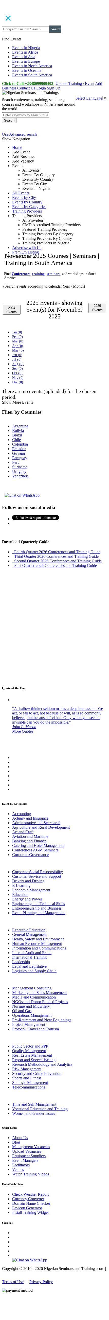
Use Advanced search (19, 134)
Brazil (17, 435)
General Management (29, 934)
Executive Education (28, 930)
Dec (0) (17, 382)
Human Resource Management (37, 943)
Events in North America (32, 66)
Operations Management (31, 1015)
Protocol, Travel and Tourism (35, 1029)
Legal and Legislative (29, 966)
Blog (16, 1142)
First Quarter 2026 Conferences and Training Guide (54, 565)
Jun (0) (17, 355)
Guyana (18, 453)
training (38, 274)
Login (41, 88)
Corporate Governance (30, 854)
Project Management (28, 1024)
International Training (29, 957)
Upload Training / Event (75, 83)
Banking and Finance (29, 841)
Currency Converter (28, 1199)
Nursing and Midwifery (31, 1006)
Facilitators (21, 1165)
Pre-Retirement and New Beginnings (41, 1020)
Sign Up (53, 88)
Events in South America (32, 75)
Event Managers (25, 1160)
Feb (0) (17, 337)
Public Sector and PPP (30, 1046)
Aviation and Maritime (30, 836)
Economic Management (31, 890)
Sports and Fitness (26, 1078)
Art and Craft (22, 832)
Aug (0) (18, 364)
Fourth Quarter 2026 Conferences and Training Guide (56, 552)
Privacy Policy (41, 1282)
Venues (18, 1169)
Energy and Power (27, 899)
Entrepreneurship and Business (37, 908)
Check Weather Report (30, 1194)
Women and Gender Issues (33, 1113)
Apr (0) (17, 346)
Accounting (21, 814)
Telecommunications (28, 1087)
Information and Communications (39, 948)
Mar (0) (17, 341)
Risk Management (26, 1069)
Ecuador (19, 449)
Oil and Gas (21, 1011)
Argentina (20, 426)
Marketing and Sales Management (39, 992)
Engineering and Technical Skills (38, 903)
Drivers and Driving (28, 881)
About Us (20, 1138)
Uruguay (19, 471)
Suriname (19, 467)
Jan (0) (17, 332)
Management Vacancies (31, 1147)
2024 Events (11, 310)
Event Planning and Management (38, 913)
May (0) (18, 350)
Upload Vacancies (26, 1151)
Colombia (20, 444)
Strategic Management (30, 1082)
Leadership (21, 962)
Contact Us (26, 88)
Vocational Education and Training (40, 1109)
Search (56, 29)
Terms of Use (13, 1282)
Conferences (21, 274)
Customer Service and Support (36, 876)
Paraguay (19, 458)
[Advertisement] (54, 202)
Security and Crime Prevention (36, 1073)
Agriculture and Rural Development (41, 827)
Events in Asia (23, 57)
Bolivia (18, 430)
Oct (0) (17, 373)
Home (17, 147)
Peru (16, 462)
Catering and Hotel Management (38, 845)
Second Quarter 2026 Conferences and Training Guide (57, 561)
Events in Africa (25, 52)
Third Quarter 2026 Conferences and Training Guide (55, 556)
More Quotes (22, 731)
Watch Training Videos (30, 1174)
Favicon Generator (27, 1208)
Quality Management (29, 1051)
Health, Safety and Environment (38, 939)
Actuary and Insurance (30, 818)
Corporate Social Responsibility (37, 872)
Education (20, 894)
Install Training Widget (30, 1212)
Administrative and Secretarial (36, 823)
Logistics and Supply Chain (34, 971)
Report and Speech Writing (34, 1060)
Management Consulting (31, 988)
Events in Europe (26, 61)
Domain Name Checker (31, 1203)
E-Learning (21, 885)
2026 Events (97, 308)
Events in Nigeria (26, 47)
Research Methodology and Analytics (42, 1064)
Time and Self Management (34, 1104)
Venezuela (20, 476)
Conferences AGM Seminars (35, 850)
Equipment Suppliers (29, 1156)
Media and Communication (34, 997)
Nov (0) (18, 378)
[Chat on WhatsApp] (22, 495)
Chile (16, 439)
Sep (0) (17, 368)
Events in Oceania (26, 70)
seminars (53, 274)
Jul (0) (17, 359)
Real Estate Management (32, 1055)
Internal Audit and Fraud (31, 953)
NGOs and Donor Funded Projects (40, 1002)
